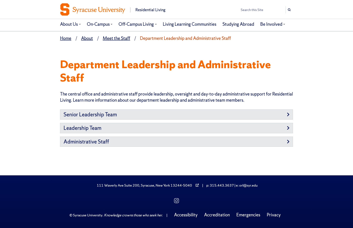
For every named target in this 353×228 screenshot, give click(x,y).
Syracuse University (88, 215)
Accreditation (217, 215)
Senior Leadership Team (90, 114)
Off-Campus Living (136, 24)
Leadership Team (82, 127)
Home (65, 38)
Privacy (274, 215)
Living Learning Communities (189, 24)
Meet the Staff (116, 38)
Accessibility (186, 215)
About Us (69, 24)
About (87, 38)
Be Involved (271, 24)
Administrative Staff (86, 141)
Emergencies (248, 215)
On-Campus (98, 24)
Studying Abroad (238, 24)
